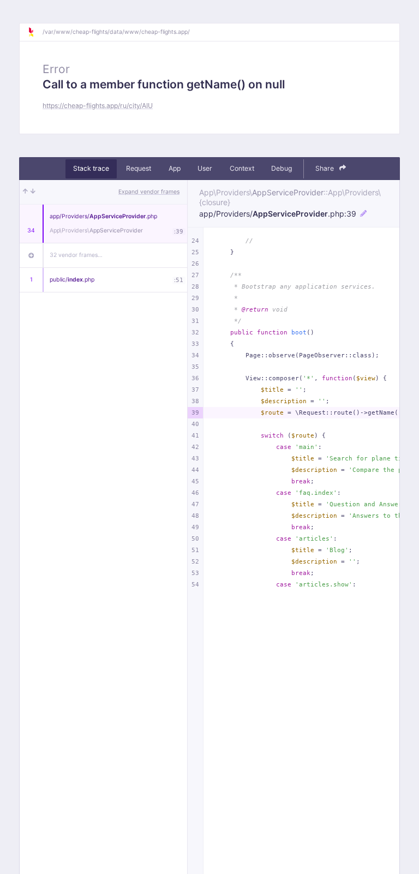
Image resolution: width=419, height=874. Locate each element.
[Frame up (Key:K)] (25, 192)
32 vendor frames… (76, 255)
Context (242, 168)
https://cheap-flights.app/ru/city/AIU (98, 105)
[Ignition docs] (35, 32)
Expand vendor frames (148, 191)
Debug (281, 168)
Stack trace (91, 168)
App (175, 168)
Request (138, 168)
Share (325, 168)
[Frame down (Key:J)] (33, 192)
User (204, 168)
